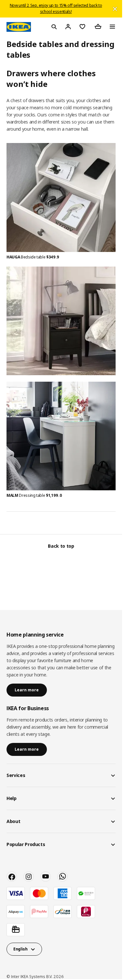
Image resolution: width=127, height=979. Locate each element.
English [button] (20, 949)
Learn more (27, 690)
